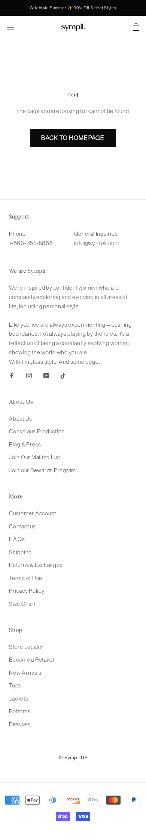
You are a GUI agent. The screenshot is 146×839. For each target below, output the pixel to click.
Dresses (19, 724)
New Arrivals (25, 672)
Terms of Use (25, 578)
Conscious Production (37, 431)
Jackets (18, 698)
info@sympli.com (97, 243)
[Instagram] (29, 375)
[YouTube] (46, 375)
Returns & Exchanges (36, 564)
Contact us (22, 526)
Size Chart (22, 603)
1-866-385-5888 (31, 243)
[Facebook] (12, 375)
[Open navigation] (10, 27)
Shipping (20, 552)
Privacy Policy (27, 590)
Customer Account (32, 513)
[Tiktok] (63, 375)
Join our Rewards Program (42, 470)
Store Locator (26, 646)
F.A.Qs (17, 539)
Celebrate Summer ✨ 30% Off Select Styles (73, 7)
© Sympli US (73, 758)
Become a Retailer (32, 659)
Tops (15, 685)
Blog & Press (25, 444)
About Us (20, 418)
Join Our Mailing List (34, 457)
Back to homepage (72, 137)
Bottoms (19, 711)
